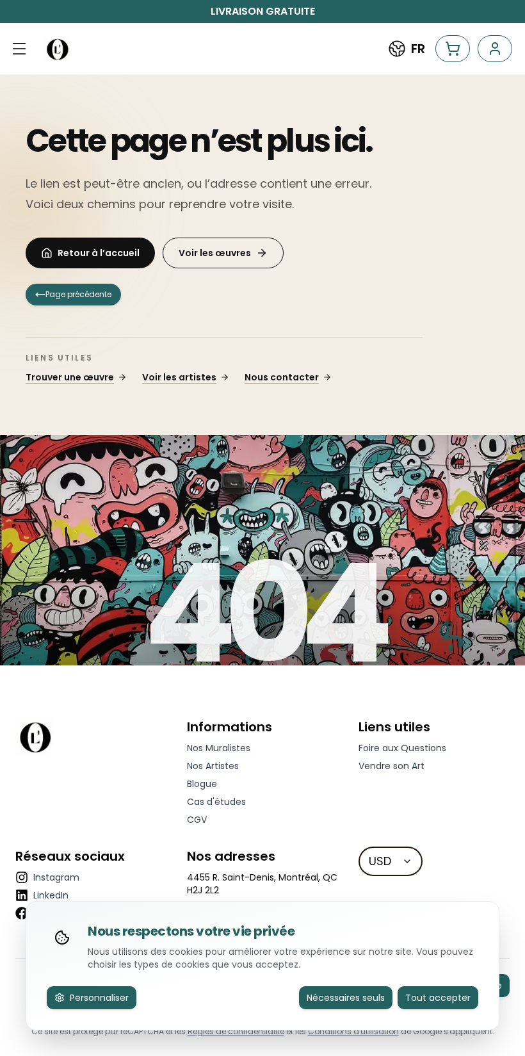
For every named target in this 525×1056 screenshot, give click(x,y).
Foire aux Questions (402, 748)
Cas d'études (216, 801)
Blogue (202, 783)
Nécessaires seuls (346, 997)
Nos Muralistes (218, 748)
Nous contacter (282, 377)
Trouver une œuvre (70, 377)
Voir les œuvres (215, 253)
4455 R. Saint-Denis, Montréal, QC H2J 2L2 (262, 884)
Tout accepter (438, 997)
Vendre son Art (391, 766)
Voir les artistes (179, 377)
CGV (197, 819)
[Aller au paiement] (452, 48)
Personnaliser (99, 997)
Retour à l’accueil (99, 253)
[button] (19, 49)
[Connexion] (495, 48)
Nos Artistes (213, 766)
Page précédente (78, 294)
